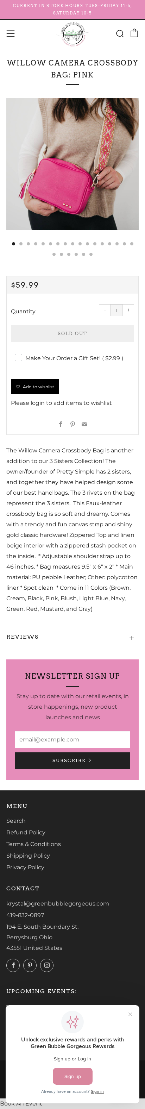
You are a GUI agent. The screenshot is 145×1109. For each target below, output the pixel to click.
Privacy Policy (25, 867)
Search (16, 820)
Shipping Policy (28, 855)
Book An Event (21, 1103)
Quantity (23, 311)
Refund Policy (25, 832)
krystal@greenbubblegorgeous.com (57, 903)
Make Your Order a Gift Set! (74, 358)
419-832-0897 (25, 915)
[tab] (13, 243)
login (38, 403)
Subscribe (69, 760)
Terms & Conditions (33, 844)
